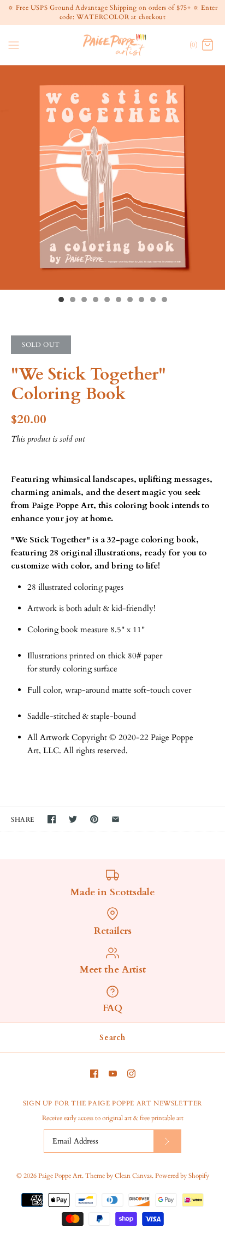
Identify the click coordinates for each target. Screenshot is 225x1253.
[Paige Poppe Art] (113, 44)
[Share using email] (115, 819)
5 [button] (106, 300)
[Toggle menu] (13, 44)
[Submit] (167, 1141)
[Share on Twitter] (73, 819)
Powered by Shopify (182, 1175)
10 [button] (163, 300)
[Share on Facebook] (52, 819)
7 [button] (129, 300)
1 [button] (60, 300)
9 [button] (152, 300)
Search (112, 1037)
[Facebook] (94, 1073)
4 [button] (95, 300)
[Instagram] (131, 1073)
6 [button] (117, 300)
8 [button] (140, 300)
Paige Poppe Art (60, 1175)
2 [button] (72, 300)
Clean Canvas (133, 1175)
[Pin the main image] (94, 819)
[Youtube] (113, 1073)
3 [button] (83, 300)
